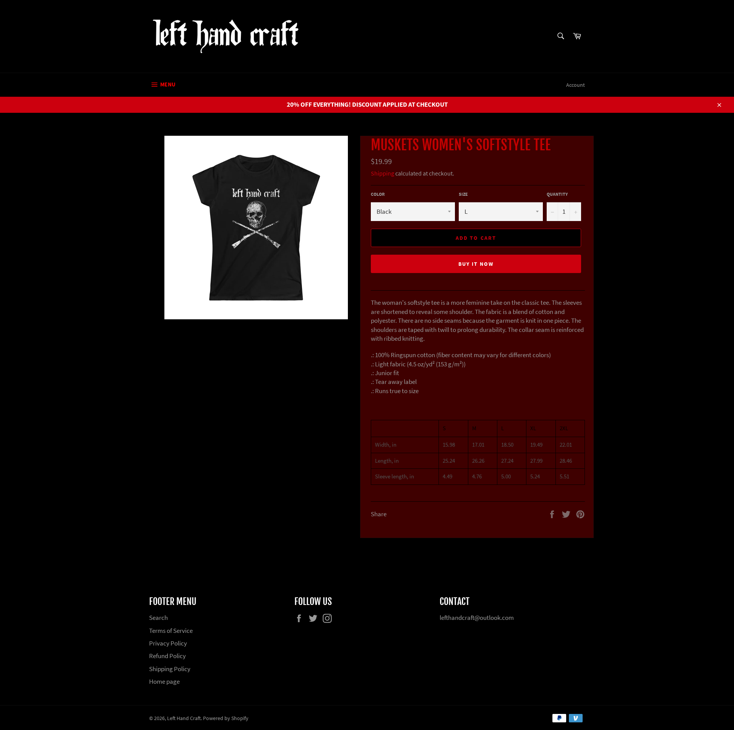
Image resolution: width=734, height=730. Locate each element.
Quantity (557, 194)
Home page (164, 681)
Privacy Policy (168, 643)
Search (158, 617)
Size (463, 194)
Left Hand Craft (184, 718)
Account (575, 84)
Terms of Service (171, 630)
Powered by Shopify (225, 718)
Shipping (382, 173)
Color (378, 194)
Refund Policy (167, 656)
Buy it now (476, 263)
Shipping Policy (169, 669)
